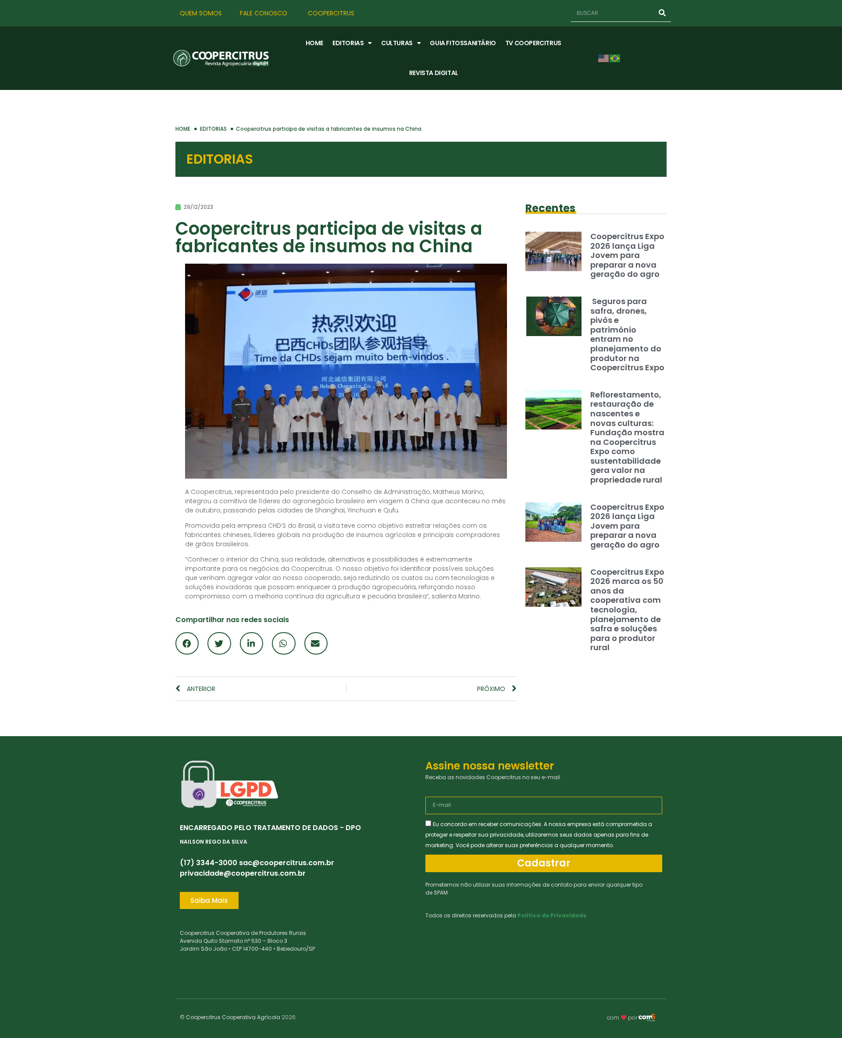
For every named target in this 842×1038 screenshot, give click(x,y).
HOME (314, 43)
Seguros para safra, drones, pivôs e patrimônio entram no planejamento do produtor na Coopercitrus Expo (627, 334)
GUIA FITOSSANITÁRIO (463, 43)
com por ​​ (623, 1017)
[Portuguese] (615, 58)
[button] (187, 643)
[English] (604, 58)
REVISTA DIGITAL (433, 72)
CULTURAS (397, 43)
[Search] (662, 12)
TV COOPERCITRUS (533, 43)
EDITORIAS (348, 43)
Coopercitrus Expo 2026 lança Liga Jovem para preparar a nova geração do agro (627, 255)
